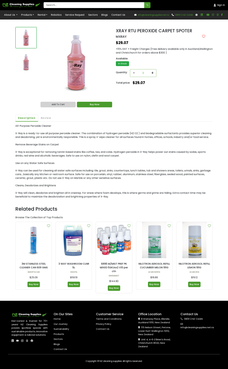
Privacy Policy (103, 324)
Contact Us (118, 15)
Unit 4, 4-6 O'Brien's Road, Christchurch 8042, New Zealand (154, 343)
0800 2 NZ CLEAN (184, 14)
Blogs (104, 15)
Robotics (56, 15)
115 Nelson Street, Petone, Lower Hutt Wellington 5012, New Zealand (154, 331)
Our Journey (60, 324)
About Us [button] (10, 15)
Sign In (221, 5)
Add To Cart (58, 104)
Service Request (75, 15)
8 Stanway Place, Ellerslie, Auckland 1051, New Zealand (154, 320)
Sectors (93, 15)
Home (57, 318)
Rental (41, 15)
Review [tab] (46, 118)
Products (26, 15)
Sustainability (61, 329)
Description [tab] (27, 118)
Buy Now (94, 104)
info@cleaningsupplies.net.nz (153, 14)
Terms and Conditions (109, 318)
